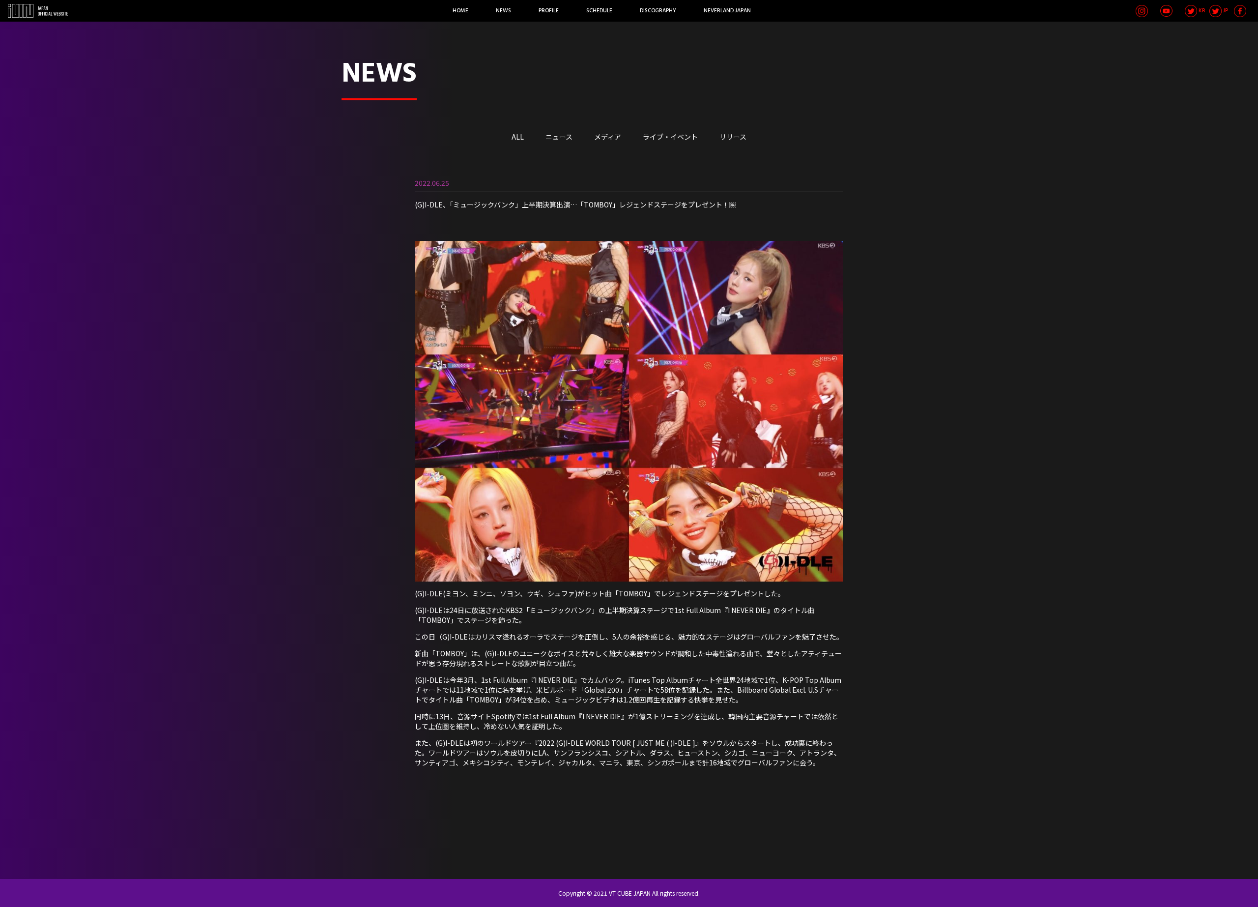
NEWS (503, 10)
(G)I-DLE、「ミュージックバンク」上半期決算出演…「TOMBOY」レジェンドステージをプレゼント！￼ (575, 204)
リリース (732, 137)
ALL (518, 137)
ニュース (558, 137)
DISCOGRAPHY (658, 10)
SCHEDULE (599, 10)
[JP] (1215, 11)
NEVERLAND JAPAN (727, 10)
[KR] (1191, 11)
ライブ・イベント (670, 137)
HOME (460, 10)
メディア (607, 137)
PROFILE (549, 10)
